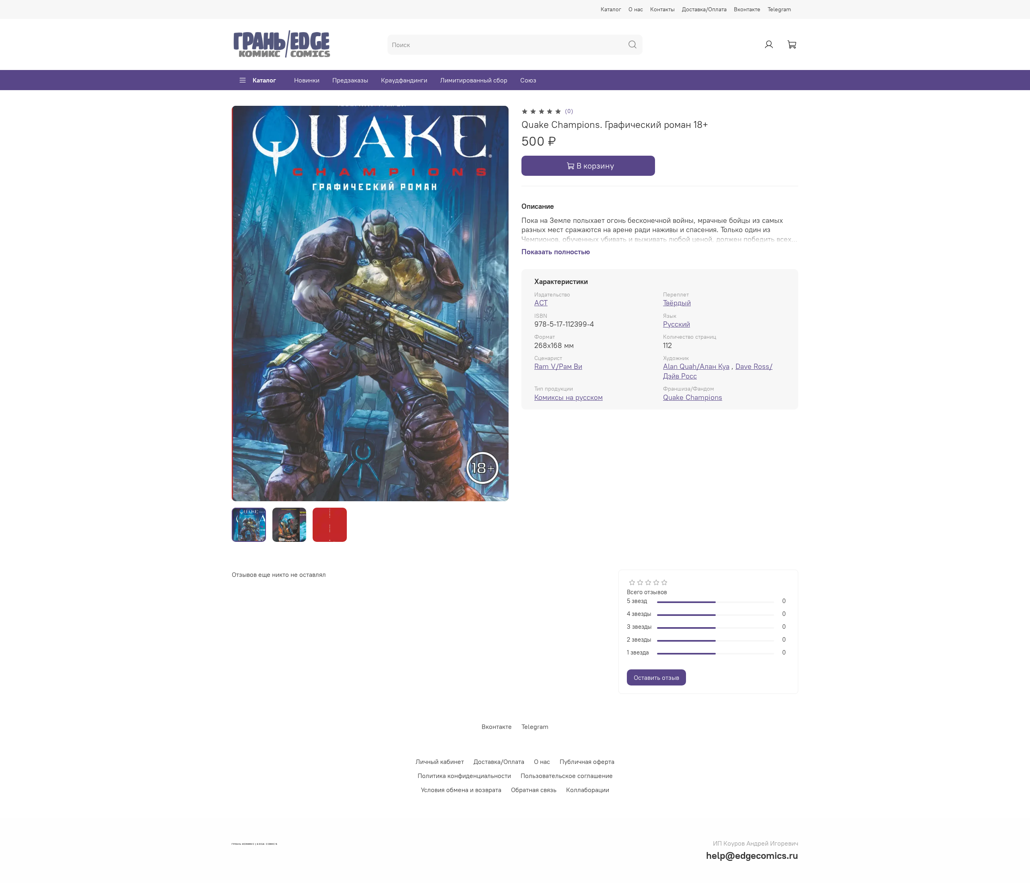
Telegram (779, 9)
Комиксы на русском (568, 397)
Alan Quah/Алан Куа (696, 366)
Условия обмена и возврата (461, 790)
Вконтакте (747, 9)
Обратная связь (533, 790)
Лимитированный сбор (473, 80)
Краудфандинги (404, 80)
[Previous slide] (244, 303)
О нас (635, 9)
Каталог (611, 9)
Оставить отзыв (656, 677)
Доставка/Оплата (704, 9)
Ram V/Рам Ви (558, 366)
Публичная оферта (587, 761)
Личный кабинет (440, 761)
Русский (676, 324)
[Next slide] (495, 303)
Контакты (662, 9)
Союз (528, 80)
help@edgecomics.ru (752, 855)
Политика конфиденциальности (464, 776)
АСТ (541, 302)
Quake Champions (692, 397)
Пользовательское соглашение (567, 776)
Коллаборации (587, 790)
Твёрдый (677, 302)
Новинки (306, 80)
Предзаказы (350, 80)
